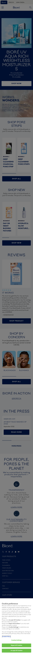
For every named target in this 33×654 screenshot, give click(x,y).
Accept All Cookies (16, 650)
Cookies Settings (16, 640)
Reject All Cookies (16, 645)
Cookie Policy (6, 636)
